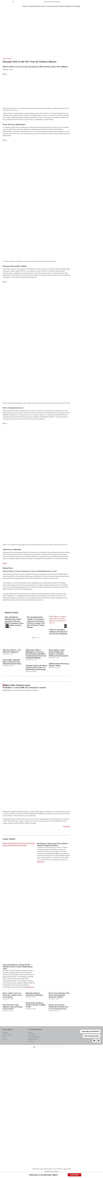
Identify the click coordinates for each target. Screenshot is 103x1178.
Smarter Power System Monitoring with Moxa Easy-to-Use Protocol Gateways (59, 1007)
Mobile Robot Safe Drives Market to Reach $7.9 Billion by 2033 (36, 1005)
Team (4, 1036)
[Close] (102, 1174)
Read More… (31, 987)
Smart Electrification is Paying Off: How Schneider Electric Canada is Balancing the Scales (18, 967)
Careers (5, 1039)
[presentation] (58, 622)
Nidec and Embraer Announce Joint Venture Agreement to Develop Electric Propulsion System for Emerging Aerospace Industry (14, 622)
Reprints (30, 1032)
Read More (66, 826)
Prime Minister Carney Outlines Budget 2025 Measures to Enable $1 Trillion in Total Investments (58, 653)
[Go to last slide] (7, 626)
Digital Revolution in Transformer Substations (34, 994)
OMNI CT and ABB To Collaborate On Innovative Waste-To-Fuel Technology (58, 631)
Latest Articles (9, 838)
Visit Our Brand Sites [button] (91, 1036)
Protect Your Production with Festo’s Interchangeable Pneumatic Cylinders (59, 995)
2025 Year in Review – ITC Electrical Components (12, 651)
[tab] (33, 637)
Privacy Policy (32, 1034)
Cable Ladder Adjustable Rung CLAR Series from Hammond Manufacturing (12, 662)
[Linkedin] (98, 1040)
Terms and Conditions (34, 1036)
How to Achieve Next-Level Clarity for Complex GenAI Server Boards (12, 995)
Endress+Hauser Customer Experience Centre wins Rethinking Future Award (29, 571)
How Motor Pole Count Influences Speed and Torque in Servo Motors (13, 1007)
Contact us (31, 1041)
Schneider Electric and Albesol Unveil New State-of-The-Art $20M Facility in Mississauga (36, 667)
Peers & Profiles (7, 58)
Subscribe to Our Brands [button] (90, 1031)
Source (5, 563)
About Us (5, 1032)
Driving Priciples (7, 1034)
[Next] (65, 626)
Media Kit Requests (33, 1039)
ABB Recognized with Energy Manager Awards (59, 665)
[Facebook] (94, 1040)
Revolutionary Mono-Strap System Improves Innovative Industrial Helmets (52, 844)
